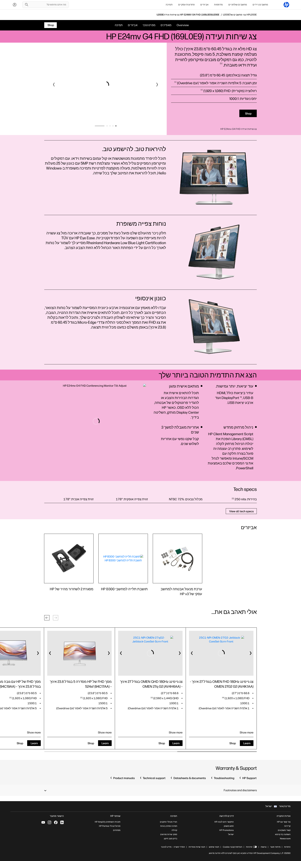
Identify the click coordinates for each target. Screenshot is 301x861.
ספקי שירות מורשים (168, 834)
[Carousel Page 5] (95, 126)
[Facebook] (55, 822)
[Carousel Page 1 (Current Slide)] (111, 126)
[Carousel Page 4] (98, 126)
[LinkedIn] (62, 822)
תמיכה (169, 4)
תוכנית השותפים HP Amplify (107, 822)
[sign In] (14, 5)
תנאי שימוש (214, 847)
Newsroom (285, 838)
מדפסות (218, 4)
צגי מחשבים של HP (240, 14)
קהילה (174, 830)
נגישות (264, 847)
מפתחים (116, 830)
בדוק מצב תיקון (170, 838)
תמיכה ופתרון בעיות (168, 826)
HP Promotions (226, 830)
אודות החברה (284, 816)
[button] (157, 84)
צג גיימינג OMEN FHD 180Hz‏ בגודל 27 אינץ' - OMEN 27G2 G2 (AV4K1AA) (221, 684)
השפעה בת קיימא (283, 834)
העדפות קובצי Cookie (232, 847)
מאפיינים (166, 25)
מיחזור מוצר (275, 847)
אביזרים (204, 4)
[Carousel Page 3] (101, 126)
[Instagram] (49, 822)
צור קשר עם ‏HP (284, 822)
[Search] (27, 5)
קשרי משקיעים (284, 830)
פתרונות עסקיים (186, 4)
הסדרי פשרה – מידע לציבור (173, 847)
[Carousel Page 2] (104, 126)
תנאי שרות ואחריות (196, 847)
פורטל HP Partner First (109, 826)
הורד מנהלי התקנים (168, 822)
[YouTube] (43, 822)
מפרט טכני (149, 25)
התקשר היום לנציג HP (224, 822)
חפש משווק (229, 826)
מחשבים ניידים (260, 4)
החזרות (287, 847)
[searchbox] (48, 4)
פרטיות (249, 847)
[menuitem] (260, 5)
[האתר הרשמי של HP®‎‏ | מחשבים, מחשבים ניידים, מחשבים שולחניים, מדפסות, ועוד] (286, 5)
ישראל (231, 834)
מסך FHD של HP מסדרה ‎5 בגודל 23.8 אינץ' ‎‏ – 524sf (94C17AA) (80, 684)
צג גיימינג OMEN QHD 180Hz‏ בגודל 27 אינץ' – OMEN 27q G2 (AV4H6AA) (151, 684)
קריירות (287, 826)
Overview (183, 25)
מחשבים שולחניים (237, 4)
